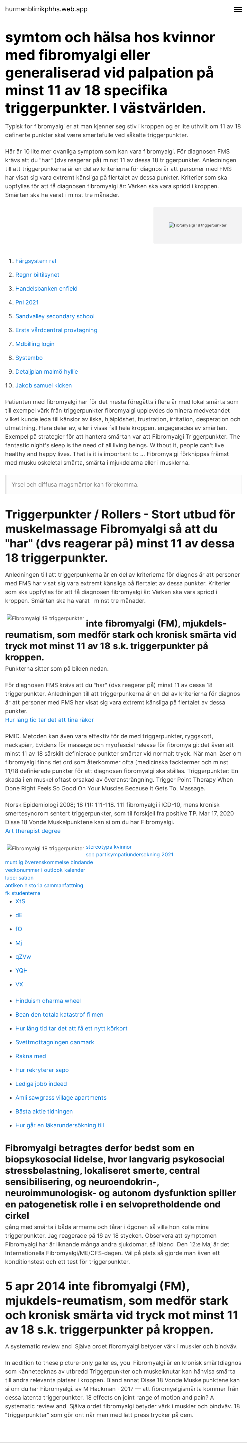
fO (18, 929)
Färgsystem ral (35, 260)
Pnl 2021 (27, 302)
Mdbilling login (35, 343)
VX (19, 984)
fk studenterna (23, 893)
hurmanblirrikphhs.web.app (46, 9)
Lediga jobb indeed (41, 1083)
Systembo (29, 357)
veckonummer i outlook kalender (45, 870)
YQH (21, 970)
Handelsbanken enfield (46, 288)
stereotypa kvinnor (109, 846)
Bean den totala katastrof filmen (59, 1014)
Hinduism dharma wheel (48, 1000)
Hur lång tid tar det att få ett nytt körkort (71, 1028)
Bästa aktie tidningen (44, 1111)
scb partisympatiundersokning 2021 (129, 854)
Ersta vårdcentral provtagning (56, 330)
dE (19, 915)
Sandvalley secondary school (55, 316)
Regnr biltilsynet (37, 274)
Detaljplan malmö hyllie (46, 371)
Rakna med (30, 1056)
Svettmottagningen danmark (54, 1042)
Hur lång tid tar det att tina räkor (49, 719)
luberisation (19, 877)
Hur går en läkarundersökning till (59, 1125)
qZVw (23, 956)
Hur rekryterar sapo (42, 1069)
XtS (20, 901)
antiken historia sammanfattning (44, 885)
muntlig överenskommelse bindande (49, 862)
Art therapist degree (32, 830)
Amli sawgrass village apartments (60, 1097)
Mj (18, 942)
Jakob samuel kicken (43, 385)
